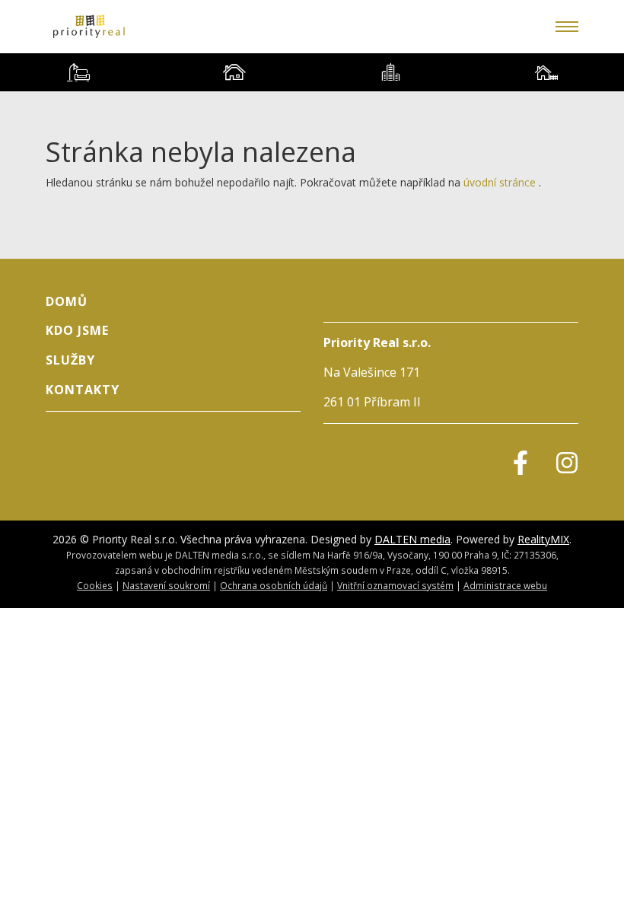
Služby (70, 360)
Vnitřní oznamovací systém (395, 585)
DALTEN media (412, 539)
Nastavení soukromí (166, 585)
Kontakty (82, 389)
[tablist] (312, 72)
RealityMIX (543, 539)
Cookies (95, 585)
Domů (67, 301)
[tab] (78, 72)
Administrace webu (505, 585)
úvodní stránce (499, 182)
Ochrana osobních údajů (273, 585)
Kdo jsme (77, 330)
